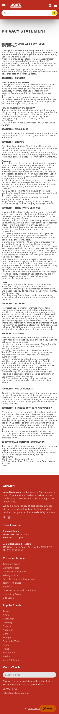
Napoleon (8, 630)
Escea (6, 645)
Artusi (6, 615)
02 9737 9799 (10, 688)
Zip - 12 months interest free (19, 579)
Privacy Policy (10, 575)
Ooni (5, 634)
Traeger (7, 637)
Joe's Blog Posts (12, 594)
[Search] (54, 13)
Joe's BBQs (34, 708)
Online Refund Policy (14, 572)
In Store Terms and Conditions (19, 590)
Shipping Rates (11, 568)
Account (50, 5)
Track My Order (11, 564)
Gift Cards (8, 598)
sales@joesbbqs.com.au (16, 693)
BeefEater (8, 619)
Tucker (6, 611)
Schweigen (9, 653)
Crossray (7, 622)
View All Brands (11, 660)
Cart (55, 5)
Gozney (7, 626)
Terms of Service (12, 583)
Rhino (6, 649)
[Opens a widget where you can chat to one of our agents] (47, 708)
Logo (16, 5)
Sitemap (7, 587)
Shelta (6, 656)
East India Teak (11, 641)
